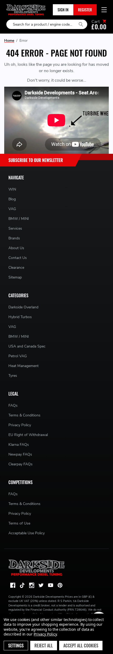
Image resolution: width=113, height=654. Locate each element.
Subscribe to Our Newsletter (35, 160)
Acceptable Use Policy (26, 533)
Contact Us (17, 257)
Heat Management (23, 365)
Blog (12, 199)
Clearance (16, 267)
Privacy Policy (19, 425)
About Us (16, 248)
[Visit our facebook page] (12, 585)
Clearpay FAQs (20, 464)
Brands (14, 238)
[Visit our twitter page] (41, 585)
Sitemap (15, 277)
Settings (16, 645)
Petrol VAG (17, 356)
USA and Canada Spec (26, 346)
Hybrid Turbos (20, 316)
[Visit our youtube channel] (50, 585)
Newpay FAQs (20, 454)
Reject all (43, 645)
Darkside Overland (23, 307)
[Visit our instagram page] (31, 585)
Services (15, 228)
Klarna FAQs (18, 444)
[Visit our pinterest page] (60, 585)
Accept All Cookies (80, 645)
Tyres (12, 375)
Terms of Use (19, 523)
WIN (12, 189)
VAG (12, 208)
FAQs (13, 405)
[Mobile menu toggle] (104, 9)
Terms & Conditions (24, 415)
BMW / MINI (18, 218)
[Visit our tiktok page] (22, 585)
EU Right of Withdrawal (28, 434)
